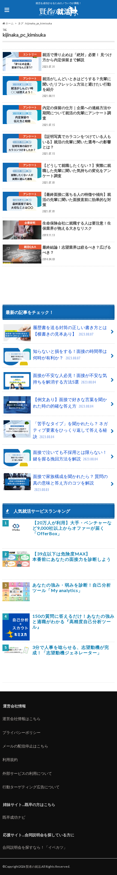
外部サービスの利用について (27, 773)
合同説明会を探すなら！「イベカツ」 (34, 847)
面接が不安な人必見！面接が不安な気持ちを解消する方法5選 (70, 378)
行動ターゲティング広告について (31, 787)
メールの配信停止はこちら (25, 746)
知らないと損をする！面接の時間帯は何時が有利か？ (70, 354)
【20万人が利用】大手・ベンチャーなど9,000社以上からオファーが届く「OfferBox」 (72, 528)
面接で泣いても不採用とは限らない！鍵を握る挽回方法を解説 (70, 455)
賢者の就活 (33, 866)
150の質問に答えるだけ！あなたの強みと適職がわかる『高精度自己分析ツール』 (73, 621)
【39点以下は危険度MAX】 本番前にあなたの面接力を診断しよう (71, 556)
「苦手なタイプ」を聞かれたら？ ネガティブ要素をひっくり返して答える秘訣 (70, 430)
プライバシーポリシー (21, 732)
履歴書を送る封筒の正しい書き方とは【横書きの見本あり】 (70, 330)
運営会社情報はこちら (21, 718)
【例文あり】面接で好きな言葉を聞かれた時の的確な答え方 (70, 402)
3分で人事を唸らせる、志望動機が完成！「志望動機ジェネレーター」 (70, 650)
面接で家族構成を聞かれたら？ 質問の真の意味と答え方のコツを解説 (70, 483)
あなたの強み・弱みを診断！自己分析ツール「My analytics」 (71, 587)
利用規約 (10, 759)
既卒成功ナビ (13, 817)
